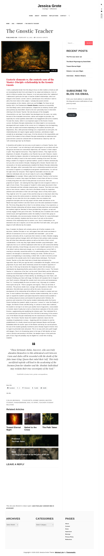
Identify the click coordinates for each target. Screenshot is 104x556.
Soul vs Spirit (32, 402)
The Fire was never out (74, 57)
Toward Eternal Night (73, 66)
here (40, 103)
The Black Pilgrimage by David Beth (78, 61)
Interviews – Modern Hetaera (76, 76)
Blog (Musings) (14, 400)
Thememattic (71, 552)
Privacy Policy (69, 536)
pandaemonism (20, 402)
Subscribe (71, 115)
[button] (101, 4)
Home (31, 15)
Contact (63, 15)
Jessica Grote (49, 6)
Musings (44, 15)
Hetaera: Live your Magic (74, 71)
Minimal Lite (59, 552)
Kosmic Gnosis (33, 105)
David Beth (27, 400)
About (37, 15)
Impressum (68, 531)
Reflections (53, 15)
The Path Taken (49, 427)
